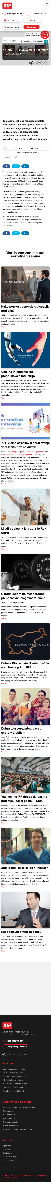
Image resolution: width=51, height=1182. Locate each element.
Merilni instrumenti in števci (13, 1091)
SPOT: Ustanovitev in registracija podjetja (18, 1107)
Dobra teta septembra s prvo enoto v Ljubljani (21, 730)
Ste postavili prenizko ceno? (21, 932)
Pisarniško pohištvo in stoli (12, 1087)
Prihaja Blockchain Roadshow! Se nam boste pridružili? (25, 665)
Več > (3, 327)
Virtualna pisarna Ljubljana (12, 1073)
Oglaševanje (7, 1153)
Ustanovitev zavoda (10, 1122)
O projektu (6, 1146)
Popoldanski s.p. (8, 1115)
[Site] (7, 5)
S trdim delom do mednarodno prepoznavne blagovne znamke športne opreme (23, 598)
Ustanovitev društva (10, 1126)
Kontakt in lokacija (9, 1157)
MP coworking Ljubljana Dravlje (14, 1084)
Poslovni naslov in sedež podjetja (15, 1076)
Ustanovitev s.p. (8, 1111)
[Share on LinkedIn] (25, 166)
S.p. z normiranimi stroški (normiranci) (17, 1129)
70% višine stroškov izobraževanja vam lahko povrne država (25, 445)
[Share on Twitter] (16, 166)
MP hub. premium (9, 1160)
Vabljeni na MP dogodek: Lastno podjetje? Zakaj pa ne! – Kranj (24, 798)
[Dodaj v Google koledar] (16, 157)
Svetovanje (31, 27)
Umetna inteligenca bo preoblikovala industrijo (18, 374)
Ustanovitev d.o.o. (9, 1118)
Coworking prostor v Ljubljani (13, 1069)
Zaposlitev (6, 1149)
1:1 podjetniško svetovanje (12, 1080)
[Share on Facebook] (6, 166)
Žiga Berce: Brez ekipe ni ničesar (24, 868)
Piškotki (15, 1178)
